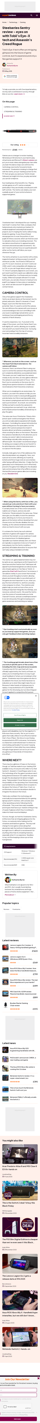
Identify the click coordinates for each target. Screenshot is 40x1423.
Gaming (23, 22)
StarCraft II (14, 571)
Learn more (18, 94)
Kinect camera (28, 160)
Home (4, 22)
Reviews (6, 909)
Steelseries (16, 909)
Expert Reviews (9, 15)
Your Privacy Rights (20, 715)
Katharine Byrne (12, 65)
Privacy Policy (24, 1415)
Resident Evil (12, 474)
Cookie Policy (16, 710)
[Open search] (31, 15)
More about (9, 895)
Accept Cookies (20, 725)
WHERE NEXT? (9, 116)
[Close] (36, 696)
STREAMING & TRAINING (13, 111)
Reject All (20, 720)
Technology (13, 22)
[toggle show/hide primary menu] (37, 15)
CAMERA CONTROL (11, 107)
